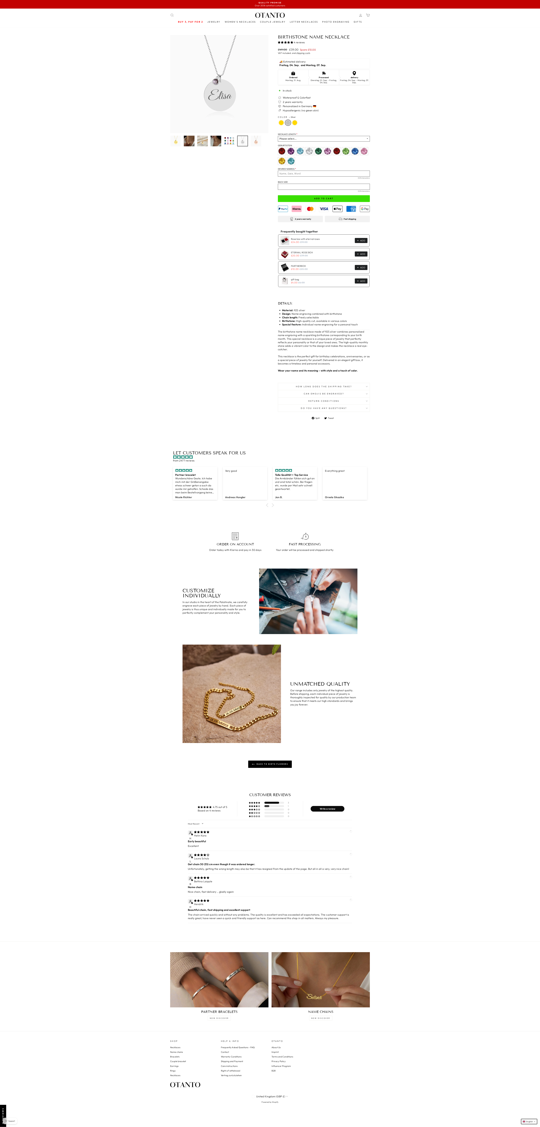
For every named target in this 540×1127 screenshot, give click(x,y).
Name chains (176, 1052)
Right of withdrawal (230, 1070)
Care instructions (229, 1066)
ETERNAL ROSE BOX (302, 252)
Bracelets (174, 1056)
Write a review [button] (327, 808)
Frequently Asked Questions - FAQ (238, 1047)
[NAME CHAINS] (321, 979)
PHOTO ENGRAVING (335, 21)
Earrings (174, 1066)
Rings (173, 1070)
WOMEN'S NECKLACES (240, 21)
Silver (288, 123)
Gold (281, 123)
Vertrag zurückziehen (231, 1075)
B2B (274, 1070)
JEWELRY (213, 21)
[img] (271, 457)
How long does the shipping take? (324, 386)
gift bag (295, 279)
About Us (276, 1047)
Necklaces (175, 1047)
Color (287, 117)
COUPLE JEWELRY (273, 21)
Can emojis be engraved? (324, 393)
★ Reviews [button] (3, 1116)
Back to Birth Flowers (272, 764)
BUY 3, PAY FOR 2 (190, 21)
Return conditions (323, 401)
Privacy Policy (279, 1061)
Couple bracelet (178, 1061)
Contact (225, 1052)
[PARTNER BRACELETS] (219, 979)
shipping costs (303, 53)
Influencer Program (281, 1066)
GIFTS (358, 21)
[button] (286, 42)
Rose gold (295, 123)
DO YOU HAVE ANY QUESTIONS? (324, 408)
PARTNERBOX (298, 266)
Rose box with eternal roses (305, 239)
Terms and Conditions (282, 1056)
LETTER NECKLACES (304, 21)
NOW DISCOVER (219, 1018)
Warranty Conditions (231, 1056)
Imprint (275, 1052)
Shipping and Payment (232, 1061)
